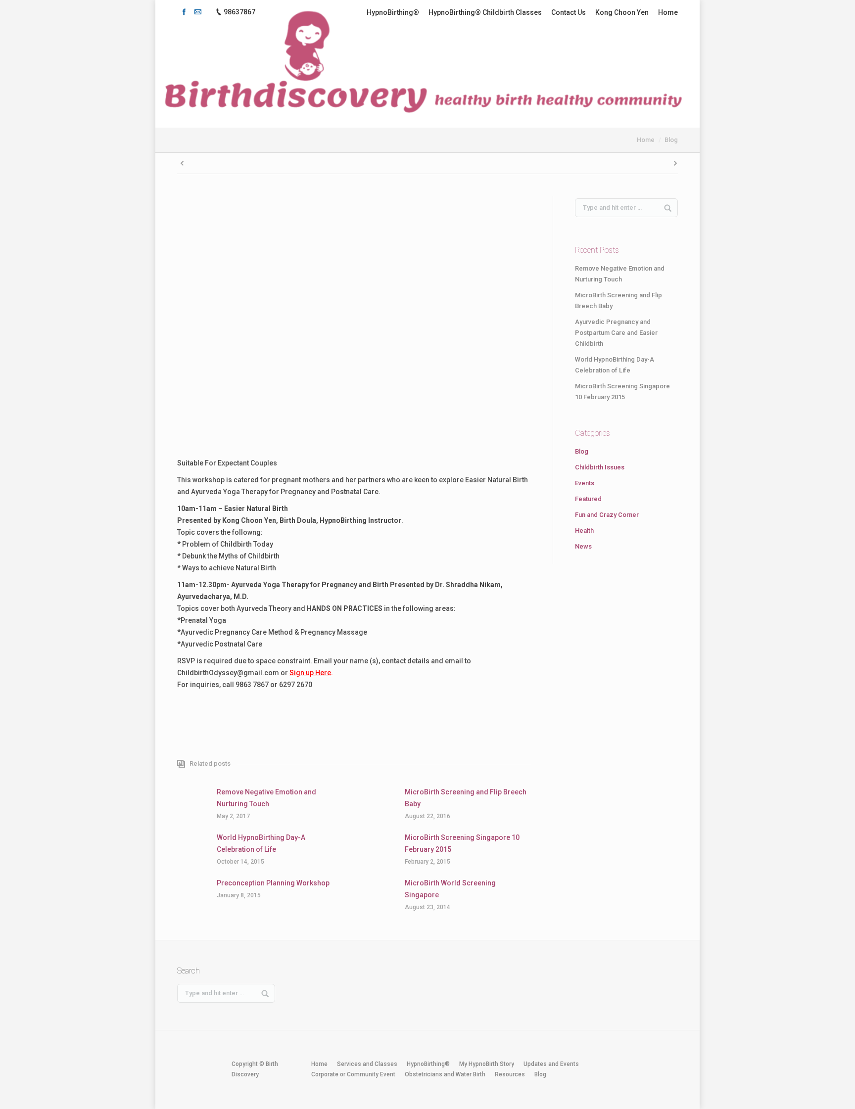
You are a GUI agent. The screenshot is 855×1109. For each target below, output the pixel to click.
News (583, 546)
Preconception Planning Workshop (273, 883)
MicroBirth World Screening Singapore (450, 889)
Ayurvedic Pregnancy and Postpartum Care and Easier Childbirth (616, 332)
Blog (671, 139)
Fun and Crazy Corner (607, 514)
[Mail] (198, 12)
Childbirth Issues (599, 467)
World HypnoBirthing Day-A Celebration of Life (261, 843)
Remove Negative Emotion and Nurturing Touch (266, 798)
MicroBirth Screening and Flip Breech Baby (465, 798)
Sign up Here (310, 673)
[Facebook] (184, 12)
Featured (588, 499)
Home (646, 139)
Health (584, 530)
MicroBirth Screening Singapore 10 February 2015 (462, 843)
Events (584, 483)
